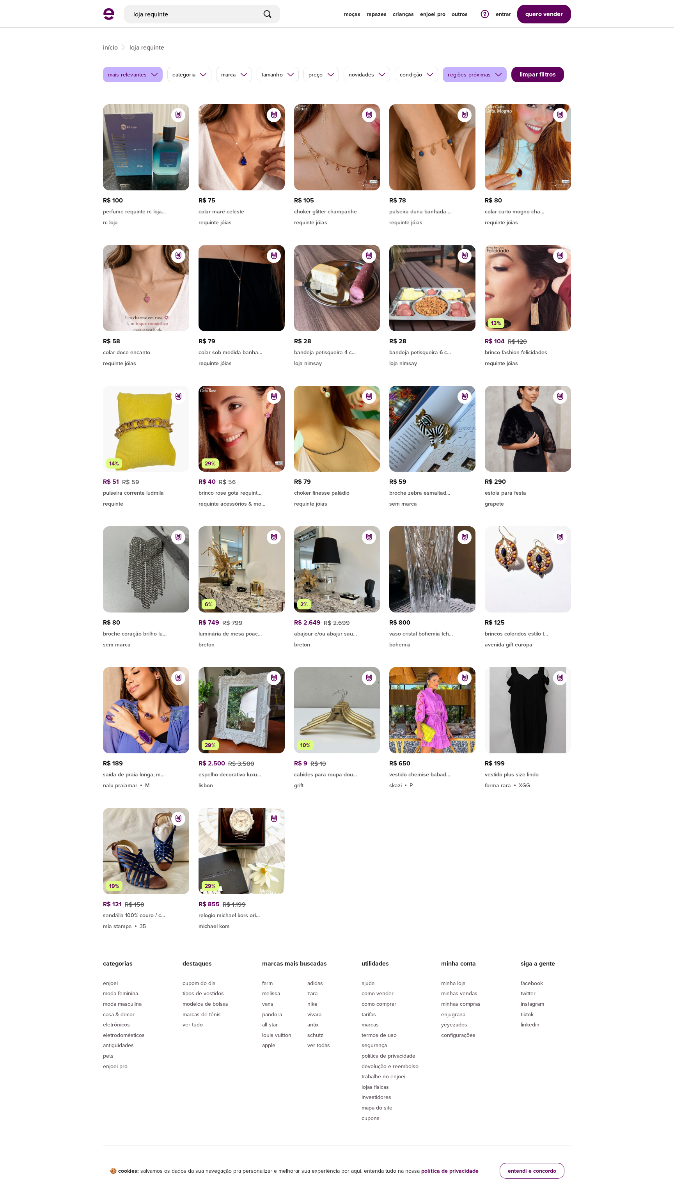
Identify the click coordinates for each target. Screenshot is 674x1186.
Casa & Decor (119, 1014)
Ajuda (368, 983)
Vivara (314, 1014)
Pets (108, 1056)
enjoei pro (432, 14)
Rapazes (377, 14)
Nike (312, 1004)
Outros (460, 14)
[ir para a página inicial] (109, 17)
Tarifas (369, 1014)
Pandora (272, 1014)
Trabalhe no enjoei (383, 1076)
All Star (270, 1024)
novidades (361, 74)
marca (228, 74)
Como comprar (379, 1004)
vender (544, 13)
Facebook (532, 983)
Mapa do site (377, 1107)
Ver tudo (193, 1024)
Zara (312, 993)
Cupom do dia (199, 983)
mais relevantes (127, 74)
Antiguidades (118, 1045)
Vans (267, 1004)
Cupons (371, 1118)
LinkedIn (530, 1024)
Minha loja (453, 983)
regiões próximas (469, 74)
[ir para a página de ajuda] (485, 14)
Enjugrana (453, 1014)
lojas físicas (375, 1087)
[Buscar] (267, 14)
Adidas (315, 983)
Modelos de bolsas (205, 1004)
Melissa (271, 993)
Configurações (458, 1035)
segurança (374, 1045)
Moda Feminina (120, 993)
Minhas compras (461, 1004)
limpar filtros (538, 74)
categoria (183, 74)
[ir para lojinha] (146, 773)
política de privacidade (450, 1171)
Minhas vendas (459, 993)
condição (411, 74)
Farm (267, 983)
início (110, 47)
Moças (352, 14)
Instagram (532, 1004)
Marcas (370, 1024)
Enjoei (110, 983)
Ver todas (318, 1045)
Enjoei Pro (115, 1066)
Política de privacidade (388, 1056)
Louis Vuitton (276, 1035)
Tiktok (527, 1014)
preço (316, 74)
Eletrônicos (116, 1024)
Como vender (378, 993)
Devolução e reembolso (390, 1066)
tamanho (272, 74)
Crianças (403, 14)
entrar (503, 14)
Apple (268, 1045)
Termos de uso (379, 1035)
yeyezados (454, 1024)
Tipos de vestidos (203, 993)
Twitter (528, 993)
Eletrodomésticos (124, 1035)
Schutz (315, 1035)
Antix (313, 1024)
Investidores (376, 1097)
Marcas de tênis (202, 1014)
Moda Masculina (122, 1004)
